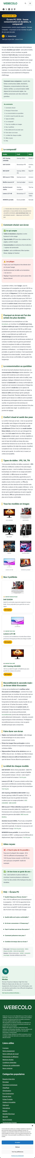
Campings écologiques (10, 1085)
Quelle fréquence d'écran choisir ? (16, 897)
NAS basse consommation (17, 949)
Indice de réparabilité (18, 951)
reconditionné (6, 714)
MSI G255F (12, 803)
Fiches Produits (8, 1099)
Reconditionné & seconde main (14, 130)
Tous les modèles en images (14, 124)
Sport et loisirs (7, 1119)
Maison (5, 1111)
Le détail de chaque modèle (13, 135)
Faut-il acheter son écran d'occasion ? (17, 929)
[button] (32, 1125)
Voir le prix (22, 777)
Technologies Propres (10, 1122)
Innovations (6, 1108)
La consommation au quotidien (14, 113)
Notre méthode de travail (11, 1054)
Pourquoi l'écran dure (12, 110)
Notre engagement (9, 1051)
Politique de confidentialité (17, 1155)
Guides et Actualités (9, 1102)
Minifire (4, 817)
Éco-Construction (8, 1093)
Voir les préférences (17, 1152)
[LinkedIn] (9, 9)
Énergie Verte (7, 1096)
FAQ (7, 141)
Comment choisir (10, 108)
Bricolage (6, 1082)
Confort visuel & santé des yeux (14, 116)
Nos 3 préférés (10, 127)
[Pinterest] (15, 9)
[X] (6, 9)
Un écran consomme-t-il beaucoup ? (17, 923)
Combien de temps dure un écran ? (16, 941)
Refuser (17, 1147)
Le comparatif (10, 121)
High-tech (6, 1105)
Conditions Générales (9, 1062)
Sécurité (5, 1117)
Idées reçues (9, 138)
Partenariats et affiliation (10, 1057)
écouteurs (5, 324)
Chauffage (6, 1088)
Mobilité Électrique (9, 1114)
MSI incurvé (24, 814)
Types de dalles (10, 119)
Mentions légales (8, 1059)
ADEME (22, 953)
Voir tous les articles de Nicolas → (11, 993)
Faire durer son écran (12, 132)
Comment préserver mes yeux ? (15, 935)
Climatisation (7, 1091)
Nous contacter (7, 1068)
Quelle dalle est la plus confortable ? (17, 917)
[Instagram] (12, 9)
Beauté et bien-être (9, 1079)
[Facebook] (4, 9)
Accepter (17, 1142)
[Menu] (30, 3)
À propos (5, 1048)
